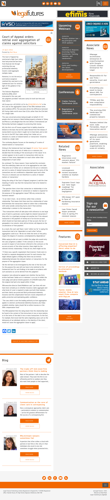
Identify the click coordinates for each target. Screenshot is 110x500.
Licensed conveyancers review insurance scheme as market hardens (70, 172)
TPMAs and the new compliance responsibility (97, 102)
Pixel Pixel (104, 493)
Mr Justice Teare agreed (39, 148)
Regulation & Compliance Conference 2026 (70, 111)
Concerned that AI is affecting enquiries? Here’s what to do (68, 246)
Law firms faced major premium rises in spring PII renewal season (70, 212)
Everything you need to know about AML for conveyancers (96, 91)
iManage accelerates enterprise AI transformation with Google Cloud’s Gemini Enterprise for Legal (97, 62)
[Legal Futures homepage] (27, 14)
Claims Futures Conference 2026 (70, 102)
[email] (97, 224)
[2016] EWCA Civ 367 (35, 104)
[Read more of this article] (69, 256)
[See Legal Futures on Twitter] (43, 3)
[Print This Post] (51, 33)
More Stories (69, 222)
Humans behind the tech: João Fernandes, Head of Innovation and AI (99, 125)
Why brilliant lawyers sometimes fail (30, 437)
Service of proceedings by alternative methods (69, 269)
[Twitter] (9, 331)
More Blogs (30, 392)
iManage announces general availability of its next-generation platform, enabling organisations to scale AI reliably (99, 141)
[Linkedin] (14, 331)
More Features (69, 317)
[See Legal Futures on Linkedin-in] (47, 3)
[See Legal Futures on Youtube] (55, 3)
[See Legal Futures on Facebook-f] (51, 3)
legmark (104, 494)
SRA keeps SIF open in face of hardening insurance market (71, 200)
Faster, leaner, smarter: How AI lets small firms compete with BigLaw (68, 293)
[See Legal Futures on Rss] (59, 3)
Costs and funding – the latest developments (70, 67)
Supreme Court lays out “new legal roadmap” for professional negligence (71, 186)
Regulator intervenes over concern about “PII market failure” (70, 159)
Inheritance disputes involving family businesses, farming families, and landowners (70, 54)
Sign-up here (92, 230)
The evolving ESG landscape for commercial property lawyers (98, 113)
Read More (29, 387)
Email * (90, 224)
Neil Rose (13, 52)
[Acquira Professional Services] (97, 180)
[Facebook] (4, 331)
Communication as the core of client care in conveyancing (34, 403)
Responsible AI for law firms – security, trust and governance (98, 78)
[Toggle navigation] (105, 3)
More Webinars (69, 76)
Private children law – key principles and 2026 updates (71, 40)
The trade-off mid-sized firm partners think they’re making (33, 370)
